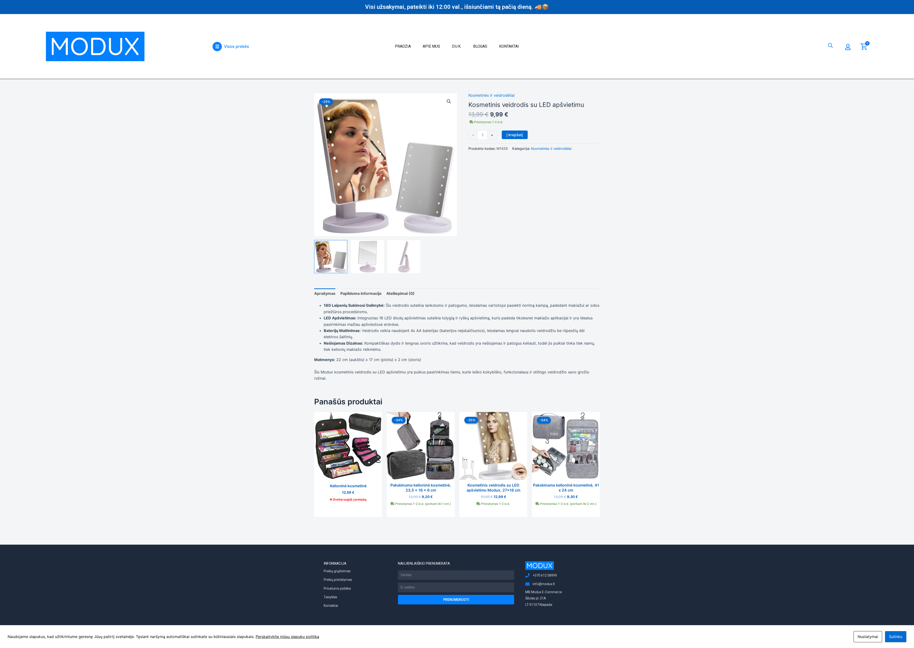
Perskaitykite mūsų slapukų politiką (287, 636)
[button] (230, 46)
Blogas (480, 46)
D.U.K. (456, 46)
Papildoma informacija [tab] (360, 293)
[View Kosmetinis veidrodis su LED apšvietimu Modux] (330, 256)
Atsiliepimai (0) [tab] (400, 293)
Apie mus (431, 46)
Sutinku (895, 636)
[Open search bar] (830, 44)
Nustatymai (868, 636)
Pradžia (403, 46)
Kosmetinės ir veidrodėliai (491, 95)
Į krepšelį (515, 134)
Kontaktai (509, 46)
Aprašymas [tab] (324, 293)
